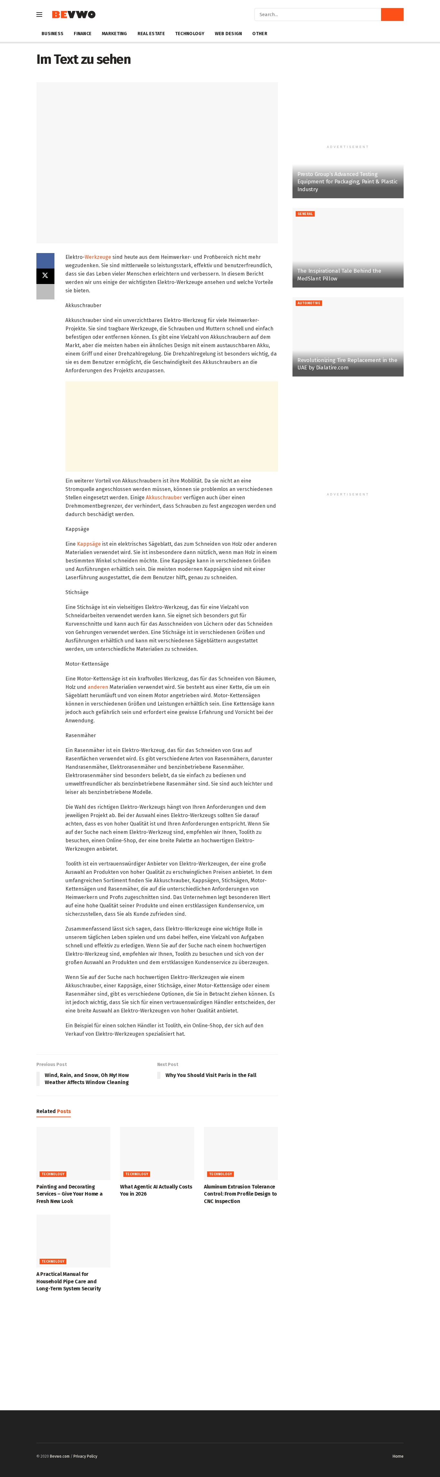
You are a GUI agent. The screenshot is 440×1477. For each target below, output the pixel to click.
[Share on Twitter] (45, 276)
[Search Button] (392, 14)
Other (259, 33)
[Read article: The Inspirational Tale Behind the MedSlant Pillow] (348, 248)
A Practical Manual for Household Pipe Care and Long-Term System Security (68, 1281)
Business (52, 33)
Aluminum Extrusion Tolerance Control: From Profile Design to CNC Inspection (240, 1194)
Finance (82, 33)
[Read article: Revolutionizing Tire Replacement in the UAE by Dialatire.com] (348, 337)
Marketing (114, 33)
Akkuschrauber (164, 497)
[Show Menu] (39, 14)
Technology (190, 33)
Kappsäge (89, 544)
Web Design (228, 33)
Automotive (309, 303)
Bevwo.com (60, 1456)
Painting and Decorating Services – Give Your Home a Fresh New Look (69, 1194)
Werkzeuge (98, 257)
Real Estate (151, 33)
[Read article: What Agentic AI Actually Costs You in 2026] (157, 1153)
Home (398, 1456)
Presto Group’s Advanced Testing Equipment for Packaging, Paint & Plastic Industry (347, 182)
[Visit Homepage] (73, 15)
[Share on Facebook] (45, 261)
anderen (97, 687)
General (305, 214)
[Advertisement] (171, 426)
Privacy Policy (85, 1456)
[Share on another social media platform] (45, 291)
